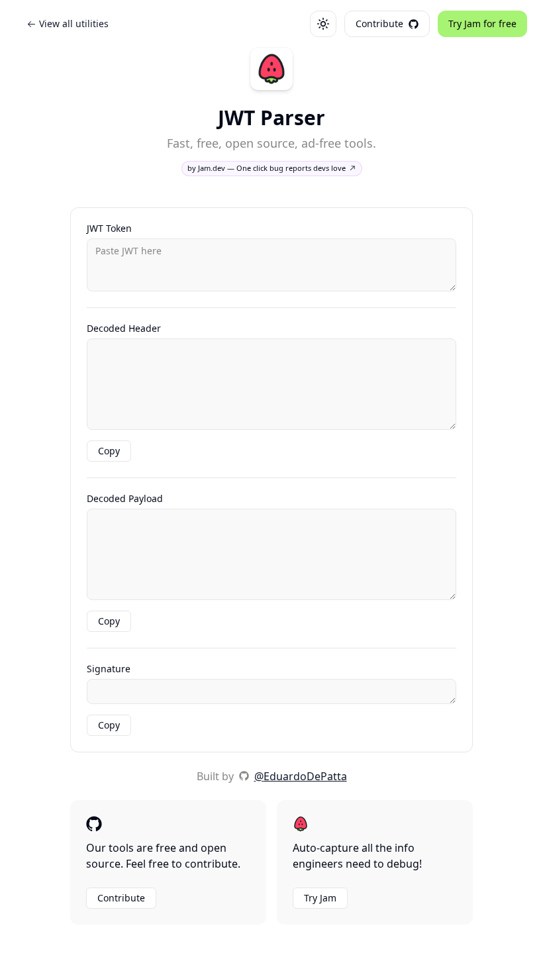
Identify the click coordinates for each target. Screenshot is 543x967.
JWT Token (109, 228)
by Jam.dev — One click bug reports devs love (266, 168)
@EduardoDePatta (300, 776)
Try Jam (320, 897)
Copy (109, 450)
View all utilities (74, 23)
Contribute (121, 897)
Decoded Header (124, 328)
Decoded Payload (125, 498)
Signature (108, 669)
